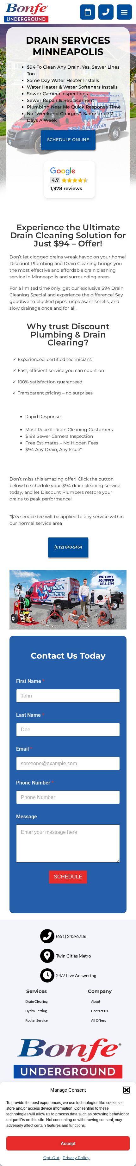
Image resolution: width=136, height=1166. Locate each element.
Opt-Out (51, 1157)
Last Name (30, 715)
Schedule (68, 876)
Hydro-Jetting (36, 1011)
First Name (30, 681)
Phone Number (35, 783)
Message (26, 817)
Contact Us (99, 1011)
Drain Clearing (36, 1001)
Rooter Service (36, 1020)
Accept (68, 1143)
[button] (126, 1090)
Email (24, 749)
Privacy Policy (76, 1157)
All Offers (98, 1020)
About (95, 1001)
